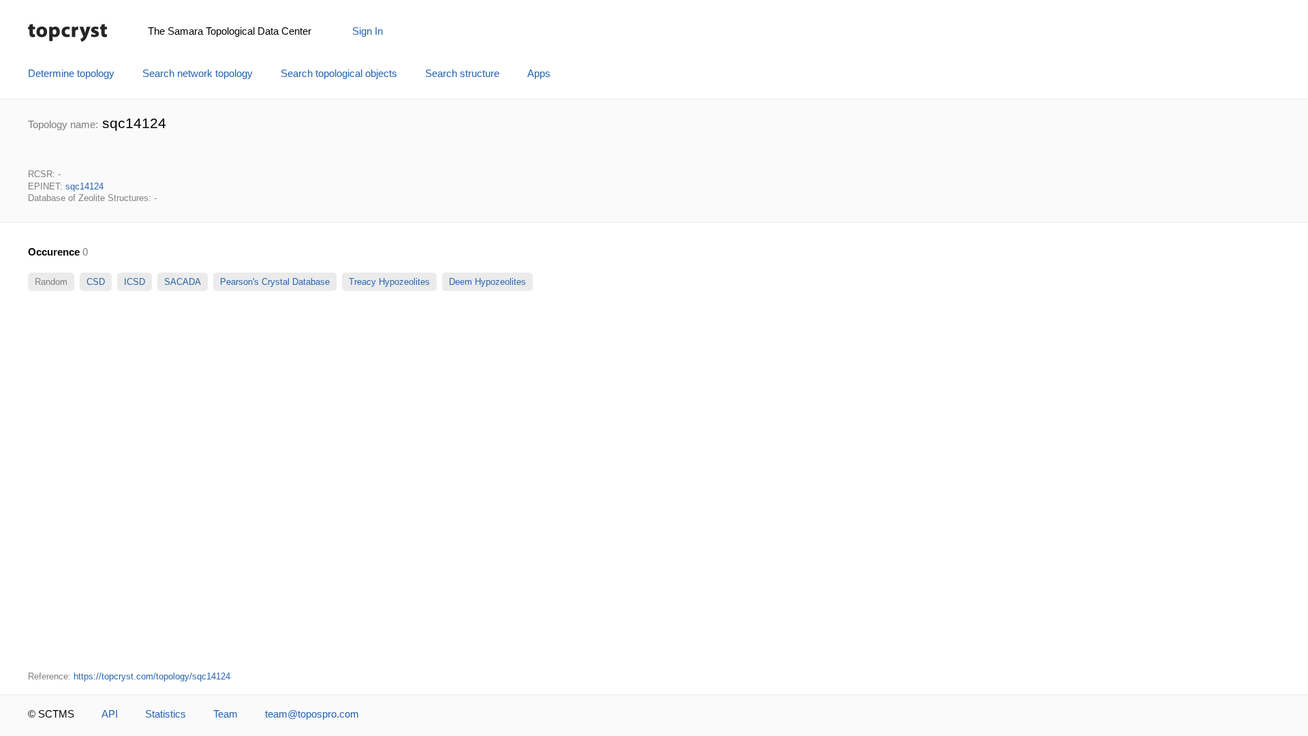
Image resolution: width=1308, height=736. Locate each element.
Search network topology (197, 73)
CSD (96, 282)
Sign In (367, 31)
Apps (538, 73)
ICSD (134, 282)
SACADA (182, 282)
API (110, 714)
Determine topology (71, 73)
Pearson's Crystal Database (274, 282)
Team (225, 714)
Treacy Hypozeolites (389, 282)
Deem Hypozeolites (487, 282)
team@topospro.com (312, 714)
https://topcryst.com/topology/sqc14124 (152, 676)
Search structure (462, 73)
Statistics (165, 714)
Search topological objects (339, 73)
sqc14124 (84, 186)
